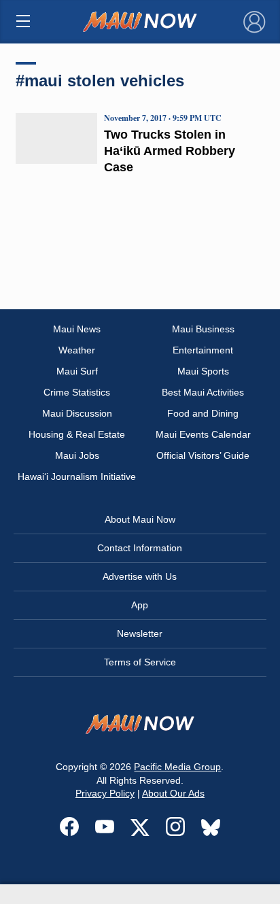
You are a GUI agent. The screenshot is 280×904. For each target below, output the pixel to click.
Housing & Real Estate (77, 434)
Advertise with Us (140, 576)
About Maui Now (140, 519)
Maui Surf (77, 371)
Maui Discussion (77, 413)
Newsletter (139, 633)
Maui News (77, 329)
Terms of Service (140, 662)
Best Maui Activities (203, 392)
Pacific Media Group (177, 766)
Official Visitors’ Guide (202, 455)
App (139, 604)
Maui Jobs (77, 455)
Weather (76, 350)
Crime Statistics (76, 392)
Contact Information (139, 547)
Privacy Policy (105, 793)
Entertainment (203, 350)
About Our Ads (173, 793)
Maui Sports (203, 371)
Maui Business (203, 329)
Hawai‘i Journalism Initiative (77, 476)
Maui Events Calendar (203, 434)
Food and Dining (203, 413)
